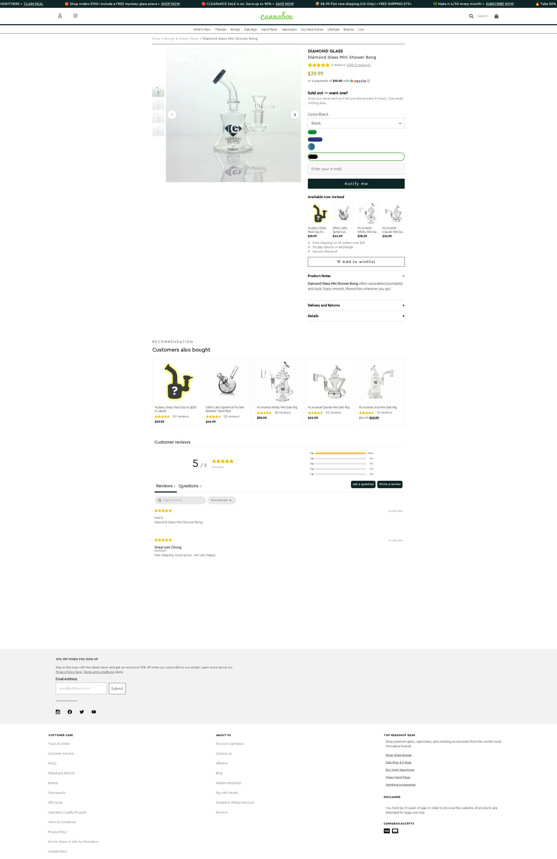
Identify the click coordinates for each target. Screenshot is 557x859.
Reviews (222, 812)
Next (294, 114)
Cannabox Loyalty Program (67, 812)
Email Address (66, 679)
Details (313, 316)
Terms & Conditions (62, 822)
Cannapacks (57, 792)
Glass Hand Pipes (398, 777)
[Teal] (311, 149)
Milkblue (315, 139)
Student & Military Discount (235, 802)
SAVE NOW (251, 4)
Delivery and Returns (324, 305)
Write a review (390, 484)
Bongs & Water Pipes (182, 38)
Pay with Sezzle (227, 792)
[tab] (190, 487)
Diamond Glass (325, 51)
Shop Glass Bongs (398, 755)
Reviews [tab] (165, 486)
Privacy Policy (57, 832)
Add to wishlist (359, 262)
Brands (53, 783)
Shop (156, 38)
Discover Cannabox (230, 743)
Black (313, 157)
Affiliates (222, 763)
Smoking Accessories (401, 784)
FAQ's (52, 763)
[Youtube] (94, 712)
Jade (312, 132)
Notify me (356, 184)
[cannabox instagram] (79, 15)
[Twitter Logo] (82, 712)
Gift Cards (55, 802)
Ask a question (363, 484)
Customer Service (61, 753)
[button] (356, 81)
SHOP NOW (137, 4)
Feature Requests (228, 783)
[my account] (63, 15)
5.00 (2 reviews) (358, 65)
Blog (219, 773)
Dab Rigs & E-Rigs (398, 762)
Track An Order (59, 743)
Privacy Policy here (69, 672)
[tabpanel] (278, 530)
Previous (172, 114)
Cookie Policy (57, 851)
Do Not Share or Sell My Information (73, 841)
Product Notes (319, 276)
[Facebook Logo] (70, 712)
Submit (117, 688)
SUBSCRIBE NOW (467, 4)
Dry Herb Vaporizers (400, 770)
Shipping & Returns (61, 773)
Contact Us (224, 753)
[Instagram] (58, 712)
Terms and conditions (98, 672)
